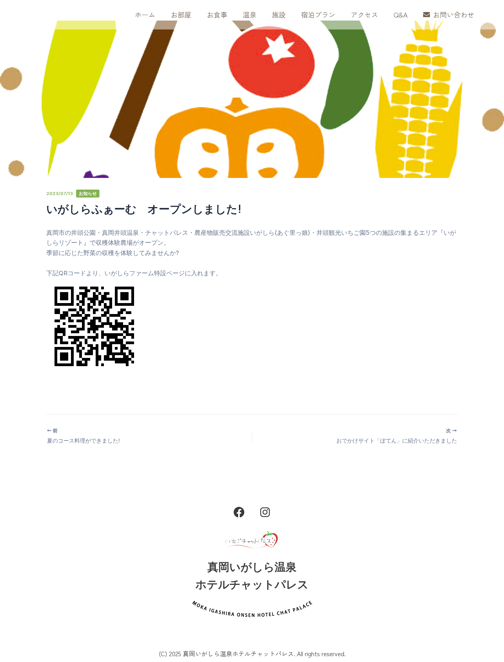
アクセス (364, 15)
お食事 (217, 15)
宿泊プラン (318, 15)
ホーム (145, 15)
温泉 (249, 15)
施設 (279, 15)
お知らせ (88, 193)
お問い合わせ (453, 15)
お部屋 (181, 15)
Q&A (401, 15)
